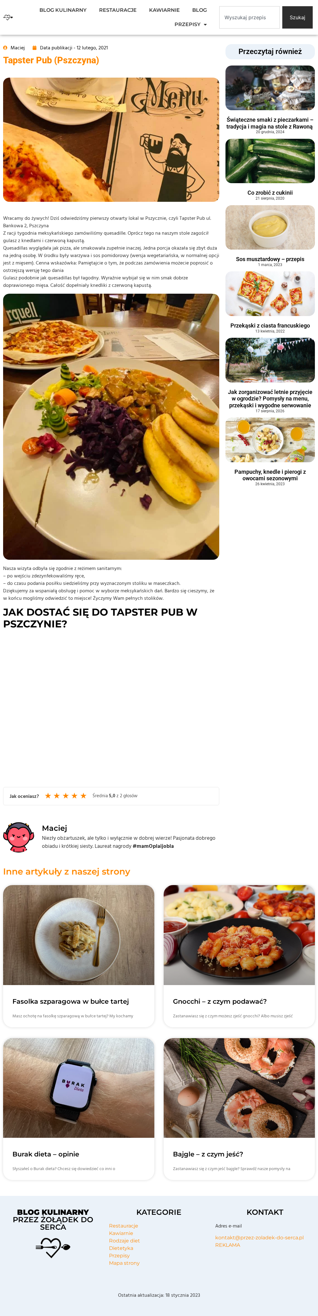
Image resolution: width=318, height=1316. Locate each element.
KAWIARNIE (164, 10)
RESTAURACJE (118, 10)
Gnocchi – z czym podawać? (220, 1001)
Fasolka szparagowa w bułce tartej (70, 1001)
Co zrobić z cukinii (270, 192)
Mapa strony (124, 1263)
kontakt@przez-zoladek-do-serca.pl (259, 1238)
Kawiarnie (121, 1233)
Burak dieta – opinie (45, 1154)
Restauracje (123, 1226)
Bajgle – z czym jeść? (208, 1154)
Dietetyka (121, 1248)
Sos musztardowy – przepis (270, 259)
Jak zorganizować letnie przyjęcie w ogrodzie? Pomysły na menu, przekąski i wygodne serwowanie (270, 399)
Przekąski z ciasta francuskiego (270, 325)
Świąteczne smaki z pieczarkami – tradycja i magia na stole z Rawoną (270, 123)
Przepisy (119, 1256)
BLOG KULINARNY (63, 10)
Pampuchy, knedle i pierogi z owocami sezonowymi (270, 475)
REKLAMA (227, 1245)
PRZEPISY (188, 24)
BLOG (199, 10)
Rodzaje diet (124, 1241)
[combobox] (249, 17)
